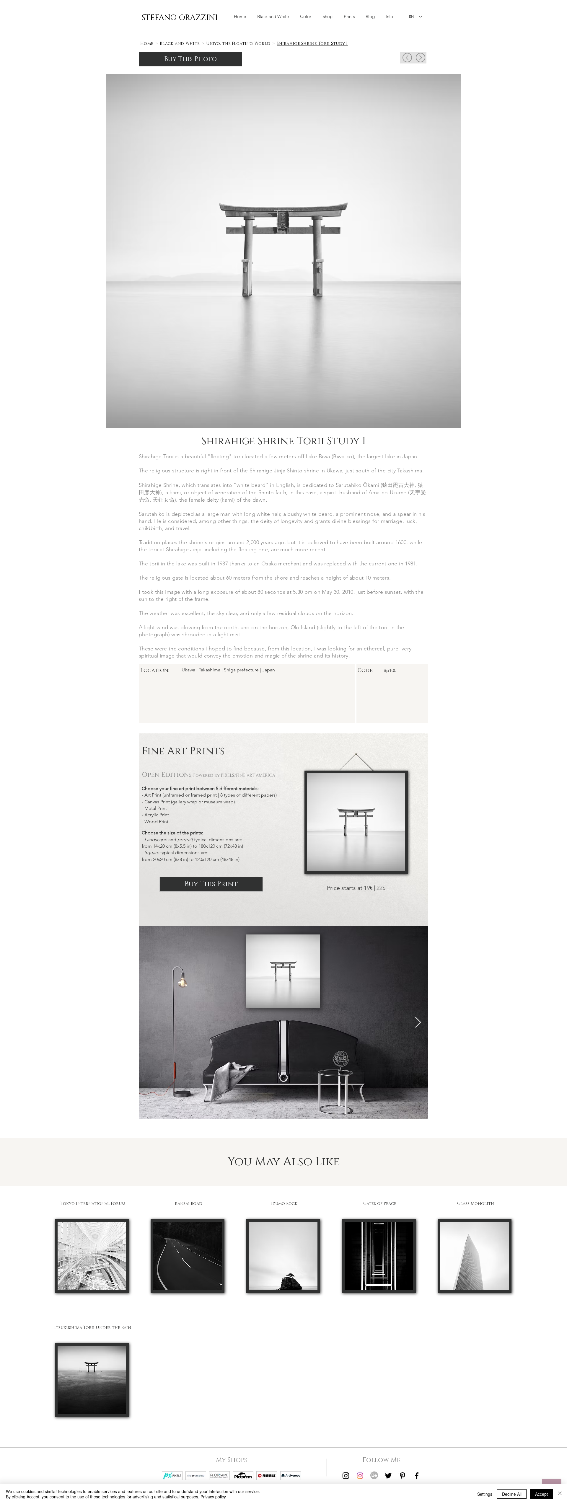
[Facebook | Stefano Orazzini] (416, 1475)
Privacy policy (213, 1497)
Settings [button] (484, 1494)
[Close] (559, 1494)
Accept (541, 1494)
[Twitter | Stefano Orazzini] (388, 1475)
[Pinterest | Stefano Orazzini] (402, 1475)
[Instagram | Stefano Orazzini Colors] (360, 1475)
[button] (327, 16)
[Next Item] (418, 1022)
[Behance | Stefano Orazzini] (374, 1475)
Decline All (512, 1494)
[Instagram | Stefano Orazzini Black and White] (345, 1475)
